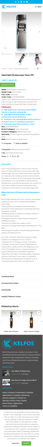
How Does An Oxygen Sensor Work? (24, 380)
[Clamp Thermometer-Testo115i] (11, 319)
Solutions (29, 392)
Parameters (20, 392)
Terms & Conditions (9, 406)
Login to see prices (9, 80)
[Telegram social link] (27, 1)
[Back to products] (38, 68)
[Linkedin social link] (24, 1)
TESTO (10, 69)
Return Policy (7, 403)
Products (11, 392)
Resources (26, 395)
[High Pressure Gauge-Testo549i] (32, 319)
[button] (4, 32)
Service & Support (9, 398)
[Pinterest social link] (21, 1)
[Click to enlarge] (5, 48)
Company (16, 395)
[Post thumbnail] (6, 373)
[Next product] (40, 68)
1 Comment (24, 374)
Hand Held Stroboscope (14, 153)
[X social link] (18, 1)
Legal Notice (18, 403)
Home (4, 69)
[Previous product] (35, 68)
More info (16, 443)
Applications (7, 395)
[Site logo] (9, 7)
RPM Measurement (21, 69)
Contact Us (21, 398)
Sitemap (5, 401)
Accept (26, 443)
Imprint (24, 401)
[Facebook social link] (15, 1)
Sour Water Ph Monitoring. (21, 371)
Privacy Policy (15, 401)
